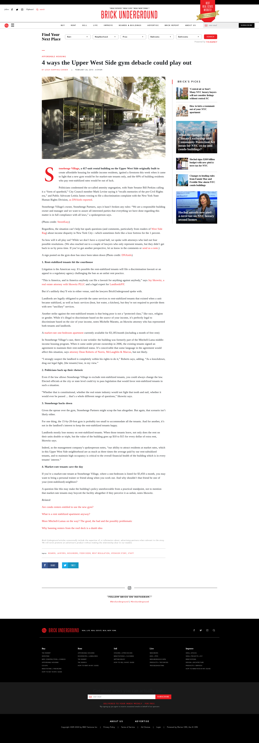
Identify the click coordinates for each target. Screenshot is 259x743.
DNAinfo (127, 255)
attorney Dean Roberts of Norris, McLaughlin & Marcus (100, 351)
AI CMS (195, 727)
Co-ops (45, 666)
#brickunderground (140, 602)
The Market (46, 653)
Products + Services (194, 666)
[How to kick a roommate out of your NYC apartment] (182, 110)
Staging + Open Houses (123, 653)
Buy (63, 25)
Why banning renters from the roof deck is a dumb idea (72, 528)
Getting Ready (119, 659)
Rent (73, 25)
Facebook (12, 9)
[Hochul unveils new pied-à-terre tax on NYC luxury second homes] (196, 207)
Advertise (153, 25)
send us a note (150, 248)
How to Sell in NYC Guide (124, 662)
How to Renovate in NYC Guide (198, 669)
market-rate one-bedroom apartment (63, 332)
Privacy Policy (109, 727)
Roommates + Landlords (88, 656)
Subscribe (163, 697)
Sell (84, 25)
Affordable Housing (54, 56)
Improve (108, 25)
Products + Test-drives (159, 662)
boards (52, 553)
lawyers (61, 553)
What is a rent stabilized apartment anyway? (66, 513)
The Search (82, 662)
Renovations (191, 659)
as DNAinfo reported (80, 199)
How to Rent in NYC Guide (88, 666)
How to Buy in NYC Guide (52, 672)
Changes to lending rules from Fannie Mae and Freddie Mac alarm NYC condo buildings (202, 180)
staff (131, 553)
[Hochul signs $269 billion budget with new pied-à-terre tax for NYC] (182, 164)
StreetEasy (63, 221)
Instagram (22, 9)
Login (158, 727)
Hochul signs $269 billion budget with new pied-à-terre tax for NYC (202, 162)
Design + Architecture (195, 662)
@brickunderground (119, 602)
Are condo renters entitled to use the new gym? (67, 506)
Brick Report (172, 25)
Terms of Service (128, 727)
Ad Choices (145, 727)
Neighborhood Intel (158, 659)
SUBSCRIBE (247, 25)
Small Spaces (191, 653)
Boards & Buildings (130, 25)
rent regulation (101, 553)
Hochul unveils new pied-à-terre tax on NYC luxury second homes (196, 216)
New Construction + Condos (54, 659)
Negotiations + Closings (124, 656)
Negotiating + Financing (51, 669)
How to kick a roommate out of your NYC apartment (202, 109)
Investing (45, 656)
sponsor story (119, 553)
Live (95, 25)
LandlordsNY (117, 284)
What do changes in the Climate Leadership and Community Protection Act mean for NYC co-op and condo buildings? (196, 142)
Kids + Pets (154, 656)
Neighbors (72, 553)
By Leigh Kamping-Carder (55, 70)
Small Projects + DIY (194, 656)
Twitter (17, 9)
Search (210, 37)
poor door (85, 553)
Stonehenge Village (69, 168)
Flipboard (29, 9)
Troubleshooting (157, 666)
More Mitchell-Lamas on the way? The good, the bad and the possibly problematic (87, 521)
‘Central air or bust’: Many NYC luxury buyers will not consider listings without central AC (203, 94)
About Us (190, 25)
